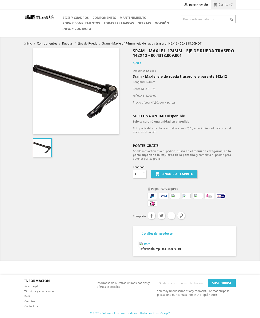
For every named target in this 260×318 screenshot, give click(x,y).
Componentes (104, 18)
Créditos (29, 301)
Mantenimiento (133, 18)
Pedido (28, 296)
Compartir (151, 215)
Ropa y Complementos (81, 23)
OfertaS (144, 23)
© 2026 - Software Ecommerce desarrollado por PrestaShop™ (130, 313)
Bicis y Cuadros (75, 18)
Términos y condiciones (39, 291)
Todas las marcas (119, 23)
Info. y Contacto (76, 29)
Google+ (171, 215)
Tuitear (161, 215)
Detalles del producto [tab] (157, 233)
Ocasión (162, 23)
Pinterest (181, 215)
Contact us (31, 306)
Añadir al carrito (174, 174)
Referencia (147, 249)
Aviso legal (31, 286)
